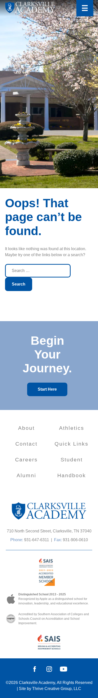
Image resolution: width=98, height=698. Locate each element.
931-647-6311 (36, 540)
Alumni (26, 475)
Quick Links (71, 444)
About (26, 428)
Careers (26, 459)
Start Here (47, 389)
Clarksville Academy (37, 682)
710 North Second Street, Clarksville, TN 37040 (49, 531)
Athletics (71, 428)
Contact (26, 444)
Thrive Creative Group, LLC (56, 688)
